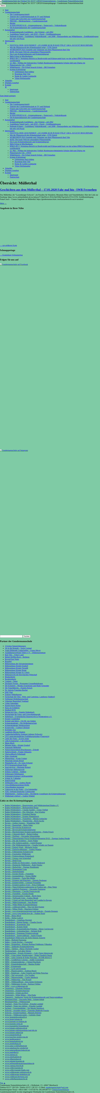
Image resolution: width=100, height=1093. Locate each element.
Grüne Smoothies (11, 703)
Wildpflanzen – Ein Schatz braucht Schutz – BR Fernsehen (32, 155)
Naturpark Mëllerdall (13, 747)
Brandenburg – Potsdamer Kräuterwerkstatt (21, 933)
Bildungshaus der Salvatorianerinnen (19, 664)
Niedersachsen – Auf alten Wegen (18, 951)
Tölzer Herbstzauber (22, 166)
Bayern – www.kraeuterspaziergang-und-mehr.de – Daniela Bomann (31, 911)
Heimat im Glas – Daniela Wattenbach (19, 712)
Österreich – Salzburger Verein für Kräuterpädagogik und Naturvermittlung (34, 997)
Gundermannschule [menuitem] (12, 12)
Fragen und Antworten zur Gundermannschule (28, 109)
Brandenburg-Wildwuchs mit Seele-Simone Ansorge (25, 938)
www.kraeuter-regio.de (14, 1024)
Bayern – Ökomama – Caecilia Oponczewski (22, 891)
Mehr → (3, 203)
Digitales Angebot (12, 170)
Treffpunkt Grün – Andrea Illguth (18, 783)
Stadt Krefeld (10, 781)
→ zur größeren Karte (8, 245)
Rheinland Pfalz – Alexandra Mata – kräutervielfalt (24, 999)
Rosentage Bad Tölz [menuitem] (22, 74)
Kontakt (8, 173)
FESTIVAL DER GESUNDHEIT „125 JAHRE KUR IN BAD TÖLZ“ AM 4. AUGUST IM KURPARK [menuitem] (51, 45)
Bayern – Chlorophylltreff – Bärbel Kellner (21, 834)
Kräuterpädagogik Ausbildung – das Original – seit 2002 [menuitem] (31, 32)
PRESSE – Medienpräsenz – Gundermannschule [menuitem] (28, 21)
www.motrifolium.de (13, 1044)
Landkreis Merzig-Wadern (15, 732)
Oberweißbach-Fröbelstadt (15, 754)
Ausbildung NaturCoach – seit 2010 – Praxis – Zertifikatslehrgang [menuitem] (35, 34)
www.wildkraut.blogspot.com (16, 1077)
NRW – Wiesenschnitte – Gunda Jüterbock (21, 977)
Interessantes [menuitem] (10, 42)
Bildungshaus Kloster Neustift (16, 668)
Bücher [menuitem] (12, 23)
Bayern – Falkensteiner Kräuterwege (19, 852)
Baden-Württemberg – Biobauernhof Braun (21, 808)
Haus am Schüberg (12, 708)
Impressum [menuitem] (14, 89)
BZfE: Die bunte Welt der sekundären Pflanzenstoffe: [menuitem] (30, 52)
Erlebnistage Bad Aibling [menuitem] (24, 72)
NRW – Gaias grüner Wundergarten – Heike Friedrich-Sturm (28, 955)
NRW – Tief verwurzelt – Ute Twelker (20, 975)
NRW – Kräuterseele (13, 966)
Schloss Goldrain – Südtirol (15, 772)
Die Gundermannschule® (20, 104)
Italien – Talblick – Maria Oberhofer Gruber (22, 949)
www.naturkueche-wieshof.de (16, 1048)
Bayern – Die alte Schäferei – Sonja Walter (21, 841)
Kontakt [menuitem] (8, 86)
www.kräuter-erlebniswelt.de (16, 1028)
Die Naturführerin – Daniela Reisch (18, 688)
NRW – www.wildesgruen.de (16, 986)
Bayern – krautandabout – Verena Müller (20, 876)
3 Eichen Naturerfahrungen (15, 646)
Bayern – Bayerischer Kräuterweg (18, 827)
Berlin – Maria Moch (13, 916)
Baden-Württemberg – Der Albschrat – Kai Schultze (25, 812)
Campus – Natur (11, 681)
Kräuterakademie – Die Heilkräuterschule (21, 723)
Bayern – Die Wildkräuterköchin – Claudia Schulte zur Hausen (29, 845)
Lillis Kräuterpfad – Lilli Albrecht (18, 741)
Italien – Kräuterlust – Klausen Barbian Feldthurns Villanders (28, 944)
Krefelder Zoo (10, 730)
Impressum (14, 175)
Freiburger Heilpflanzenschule (16, 699)
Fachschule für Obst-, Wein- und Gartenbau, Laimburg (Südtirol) (30, 697)
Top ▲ (2, 1083)
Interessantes (10, 131)
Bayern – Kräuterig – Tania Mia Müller (20, 878)
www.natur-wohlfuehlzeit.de (16, 1046)
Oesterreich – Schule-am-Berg (16, 993)
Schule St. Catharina (13, 778)
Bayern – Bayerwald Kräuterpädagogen (20, 830)
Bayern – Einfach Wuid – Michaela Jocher (21, 847)
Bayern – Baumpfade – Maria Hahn (19, 825)
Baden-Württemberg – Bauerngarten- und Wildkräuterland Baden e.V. (32, 805)
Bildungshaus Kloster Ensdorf (16, 666)
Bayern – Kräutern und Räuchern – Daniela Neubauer (26, 880)
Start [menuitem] (6, 10)
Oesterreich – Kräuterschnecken (17, 991)
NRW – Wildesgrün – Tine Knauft (18, 980)
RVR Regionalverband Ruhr (16, 765)
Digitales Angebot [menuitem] (12, 83)
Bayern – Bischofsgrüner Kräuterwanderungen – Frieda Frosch (29, 832)
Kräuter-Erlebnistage (18, 157)
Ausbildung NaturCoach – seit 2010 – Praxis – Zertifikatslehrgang (35, 124)
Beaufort (8, 661)
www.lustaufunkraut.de (14, 1041)
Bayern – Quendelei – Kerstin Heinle (19, 894)
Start (6, 100)
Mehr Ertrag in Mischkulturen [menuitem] (21, 56)
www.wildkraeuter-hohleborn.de (17, 1074)
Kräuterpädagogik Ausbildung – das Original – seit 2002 (31, 122)
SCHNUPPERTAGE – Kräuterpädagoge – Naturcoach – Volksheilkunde (38, 115)
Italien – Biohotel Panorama (15, 940)
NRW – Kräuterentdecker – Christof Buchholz (23, 962)
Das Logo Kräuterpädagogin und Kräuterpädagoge (29, 142)
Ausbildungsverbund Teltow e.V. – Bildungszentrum (25, 653)
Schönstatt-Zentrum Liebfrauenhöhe (19, 776)
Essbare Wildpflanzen (13, 695)
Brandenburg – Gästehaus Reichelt (18, 920)
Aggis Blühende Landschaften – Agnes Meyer (23, 650)
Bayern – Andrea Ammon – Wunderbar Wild (22, 823)
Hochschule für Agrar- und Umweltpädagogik (22, 714)
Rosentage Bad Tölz (22, 162)
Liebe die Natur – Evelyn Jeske (17, 739)
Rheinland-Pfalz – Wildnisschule (17, 1002)
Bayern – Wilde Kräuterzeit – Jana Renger (21, 902)
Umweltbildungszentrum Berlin (17, 785)
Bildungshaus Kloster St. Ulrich (17, 672)
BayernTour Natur (12, 659)
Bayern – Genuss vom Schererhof (18, 858)
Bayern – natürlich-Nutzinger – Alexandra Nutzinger (25, 889)
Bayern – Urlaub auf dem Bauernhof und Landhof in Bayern (28, 900)
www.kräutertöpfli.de (13, 1035)
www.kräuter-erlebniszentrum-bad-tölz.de (21, 1030)
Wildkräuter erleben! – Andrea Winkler (20, 796)
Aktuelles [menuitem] (8, 81)
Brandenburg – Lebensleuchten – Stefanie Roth (23, 931)
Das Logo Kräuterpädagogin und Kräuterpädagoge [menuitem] (29, 54)
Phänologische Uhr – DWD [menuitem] (20, 65)
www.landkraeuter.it (12, 1039)
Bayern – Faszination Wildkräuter (18, 854)
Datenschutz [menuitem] (14, 92)
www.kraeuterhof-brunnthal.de (17, 1026)
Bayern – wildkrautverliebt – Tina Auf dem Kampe (24, 907)
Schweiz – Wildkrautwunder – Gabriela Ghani (23, 1015)
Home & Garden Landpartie (25, 164)
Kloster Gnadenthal (12, 719)
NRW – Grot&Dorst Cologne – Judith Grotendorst (24, 960)
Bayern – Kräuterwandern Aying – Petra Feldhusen (24, 885)
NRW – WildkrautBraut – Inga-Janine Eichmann (23, 982)
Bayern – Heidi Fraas (13, 861)
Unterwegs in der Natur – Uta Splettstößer (21, 789)
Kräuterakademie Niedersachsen (17, 725)
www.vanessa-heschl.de (14, 1066)
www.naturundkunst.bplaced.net (17, 1050)
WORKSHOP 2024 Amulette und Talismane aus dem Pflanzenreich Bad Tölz (40, 137)
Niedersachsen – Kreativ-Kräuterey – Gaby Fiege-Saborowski (29, 953)
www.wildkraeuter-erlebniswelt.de (18, 1072)
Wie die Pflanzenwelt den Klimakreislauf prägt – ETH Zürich (33, 135)
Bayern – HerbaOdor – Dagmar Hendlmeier (22, 867)
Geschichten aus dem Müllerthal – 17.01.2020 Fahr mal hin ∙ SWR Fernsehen (48, 189)
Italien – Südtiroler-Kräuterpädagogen (19, 947)
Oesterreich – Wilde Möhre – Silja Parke (20, 995)
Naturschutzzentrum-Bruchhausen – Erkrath (22, 750)
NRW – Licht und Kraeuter (15, 969)
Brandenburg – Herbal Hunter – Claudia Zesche (23, 922)
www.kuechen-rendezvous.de (16, 1037)
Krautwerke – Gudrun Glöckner (17, 728)
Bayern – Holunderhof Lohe (16, 869)
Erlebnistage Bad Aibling (24, 159)
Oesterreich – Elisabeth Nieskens (17, 988)
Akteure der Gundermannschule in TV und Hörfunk (30, 106)
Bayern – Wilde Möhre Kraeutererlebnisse (21, 905)
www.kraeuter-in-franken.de (16, 1021)
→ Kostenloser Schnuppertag (11, 255)
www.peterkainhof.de (13, 1057)
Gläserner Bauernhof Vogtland (16, 701)
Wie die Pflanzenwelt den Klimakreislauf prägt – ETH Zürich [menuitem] (33, 47)
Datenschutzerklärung (60, 1090)
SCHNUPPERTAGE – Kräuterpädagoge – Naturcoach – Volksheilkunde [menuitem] (38, 25)
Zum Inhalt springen (8, 96)
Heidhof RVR (10, 710)
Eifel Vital (9, 692)
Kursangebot (10, 120)
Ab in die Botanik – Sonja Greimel (18, 648)
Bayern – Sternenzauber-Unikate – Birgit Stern (23, 896)
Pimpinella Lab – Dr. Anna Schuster (19, 763)
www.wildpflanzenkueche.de (16, 1079)
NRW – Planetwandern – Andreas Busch (20, 971)
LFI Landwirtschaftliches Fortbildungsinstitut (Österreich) (27, 736)
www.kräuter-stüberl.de (14, 1033)
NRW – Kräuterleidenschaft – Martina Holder (22, 964)
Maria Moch (9, 743)
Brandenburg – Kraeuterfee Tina (17, 924)
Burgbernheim (10, 679)
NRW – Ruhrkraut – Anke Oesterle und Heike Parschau (26, 973)
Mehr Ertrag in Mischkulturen (21, 144)
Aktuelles (8, 168)
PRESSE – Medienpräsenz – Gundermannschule (28, 111)
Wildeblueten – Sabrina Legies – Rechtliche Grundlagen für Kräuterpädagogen (35, 794)
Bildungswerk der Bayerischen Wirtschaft (21, 675)
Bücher (12, 113)
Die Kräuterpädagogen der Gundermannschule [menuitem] (28, 28)
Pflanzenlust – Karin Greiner (16, 758)
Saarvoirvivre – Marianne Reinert (18, 767)
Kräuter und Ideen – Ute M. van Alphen (20, 721)
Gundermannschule (12, 102)
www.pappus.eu (11, 1055)
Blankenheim (10, 677)
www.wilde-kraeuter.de (14, 1068)
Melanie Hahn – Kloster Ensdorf (17, 745)
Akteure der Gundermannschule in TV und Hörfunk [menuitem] (30, 17)
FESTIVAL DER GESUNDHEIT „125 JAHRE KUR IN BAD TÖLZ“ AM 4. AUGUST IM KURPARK (51, 133)
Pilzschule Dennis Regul (14, 761)
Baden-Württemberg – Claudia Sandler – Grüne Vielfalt (26, 810)
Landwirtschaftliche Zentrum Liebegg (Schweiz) (23, 734)
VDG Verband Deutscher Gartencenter (20, 792)
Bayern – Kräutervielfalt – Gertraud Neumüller (23, 883)
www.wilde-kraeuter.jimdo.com (17, 1070)
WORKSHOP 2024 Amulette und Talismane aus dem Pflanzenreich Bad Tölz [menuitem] (40, 50)
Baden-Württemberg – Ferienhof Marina (20, 814)
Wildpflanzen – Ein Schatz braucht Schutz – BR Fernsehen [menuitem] (32, 67)
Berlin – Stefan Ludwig (14, 918)
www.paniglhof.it (11, 1052)
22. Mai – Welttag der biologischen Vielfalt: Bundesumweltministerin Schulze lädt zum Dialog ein (47, 151)
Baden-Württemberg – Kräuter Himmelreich (22, 816)
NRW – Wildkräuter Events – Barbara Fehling (22, 984)
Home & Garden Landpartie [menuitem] (25, 76)
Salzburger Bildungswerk (15, 769)
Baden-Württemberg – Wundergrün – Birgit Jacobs (24, 821)
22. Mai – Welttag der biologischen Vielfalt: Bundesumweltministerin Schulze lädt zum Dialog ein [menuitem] (47, 63)
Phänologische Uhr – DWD (20, 153)
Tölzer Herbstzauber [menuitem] (22, 78)
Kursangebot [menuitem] (10, 30)
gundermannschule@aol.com (57, 1087)
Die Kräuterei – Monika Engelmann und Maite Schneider (27, 686)
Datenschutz (14, 177)
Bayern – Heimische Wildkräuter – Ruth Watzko (23, 865)
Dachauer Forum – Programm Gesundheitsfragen (24, 683)
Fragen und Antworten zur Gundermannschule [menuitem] (28, 19)
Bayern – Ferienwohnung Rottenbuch (19, 856)
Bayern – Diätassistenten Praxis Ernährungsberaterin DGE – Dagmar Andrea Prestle (37, 838)
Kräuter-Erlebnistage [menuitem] (18, 69)
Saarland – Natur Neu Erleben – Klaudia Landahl (24, 1004)
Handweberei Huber (13, 706)
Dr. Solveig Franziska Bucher (16, 690)
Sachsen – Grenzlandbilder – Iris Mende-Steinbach (24, 1008)
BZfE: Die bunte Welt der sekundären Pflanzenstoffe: (30, 140)
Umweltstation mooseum (14, 787)
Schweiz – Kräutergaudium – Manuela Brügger (23, 1013)
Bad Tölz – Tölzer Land (14, 655)
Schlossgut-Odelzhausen (14, 774)
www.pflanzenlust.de (13, 1059)
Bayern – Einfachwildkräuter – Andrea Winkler (23, 849)
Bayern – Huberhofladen (14, 872)
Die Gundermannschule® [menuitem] (20, 14)
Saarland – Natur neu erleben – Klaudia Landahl (23, 1006)
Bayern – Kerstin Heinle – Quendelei (19, 874)
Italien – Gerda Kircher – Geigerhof (18, 942)
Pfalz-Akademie (11, 756)
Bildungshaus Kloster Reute (15, 670)
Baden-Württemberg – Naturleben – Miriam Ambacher (26, 819)
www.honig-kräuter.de (13, 1019)
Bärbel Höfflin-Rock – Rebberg (17, 657)
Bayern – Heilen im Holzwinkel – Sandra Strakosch (25, 863)
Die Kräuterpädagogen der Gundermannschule (28, 118)
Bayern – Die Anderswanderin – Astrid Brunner (23, 843)
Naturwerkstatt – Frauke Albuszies (18, 752)
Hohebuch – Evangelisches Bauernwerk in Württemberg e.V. (28, 717)
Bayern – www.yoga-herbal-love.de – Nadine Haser (25, 913)
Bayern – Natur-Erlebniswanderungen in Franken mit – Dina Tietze (31, 887)
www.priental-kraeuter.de (14, 1061)
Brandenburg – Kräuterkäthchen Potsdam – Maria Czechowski (29, 929)
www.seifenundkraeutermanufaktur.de (19, 1063)
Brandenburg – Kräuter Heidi (16, 927)
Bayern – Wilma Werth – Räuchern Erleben (21, 909)
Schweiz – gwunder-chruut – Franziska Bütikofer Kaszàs (27, 1010)
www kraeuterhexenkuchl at (16, 1017)
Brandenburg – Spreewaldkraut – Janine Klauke (23, 935)
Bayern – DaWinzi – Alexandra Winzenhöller (22, 836)
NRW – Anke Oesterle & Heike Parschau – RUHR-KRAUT (28, 958)
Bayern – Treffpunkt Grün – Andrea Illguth (21, 898)
